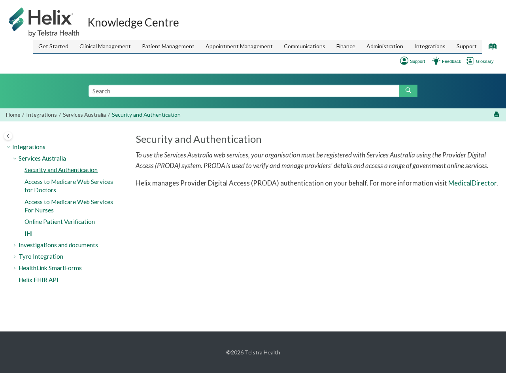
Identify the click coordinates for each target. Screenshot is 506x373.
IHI (29, 233)
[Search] (408, 91)
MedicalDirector (472, 183)
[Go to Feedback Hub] (436, 60)
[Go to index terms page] (490, 48)
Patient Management (168, 46)
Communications (304, 46)
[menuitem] (53, 46)
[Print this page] (497, 115)
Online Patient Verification (60, 221)
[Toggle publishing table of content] (8, 136)
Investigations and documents (58, 244)
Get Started (53, 46)
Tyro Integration (41, 256)
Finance (345, 46)
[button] (9, 147)
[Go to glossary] (470, 60)
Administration (384, 46)
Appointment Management (239, 46)
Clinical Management (105, 46)
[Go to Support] (404, 60)
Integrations (430, 46)
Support (467, 46)
